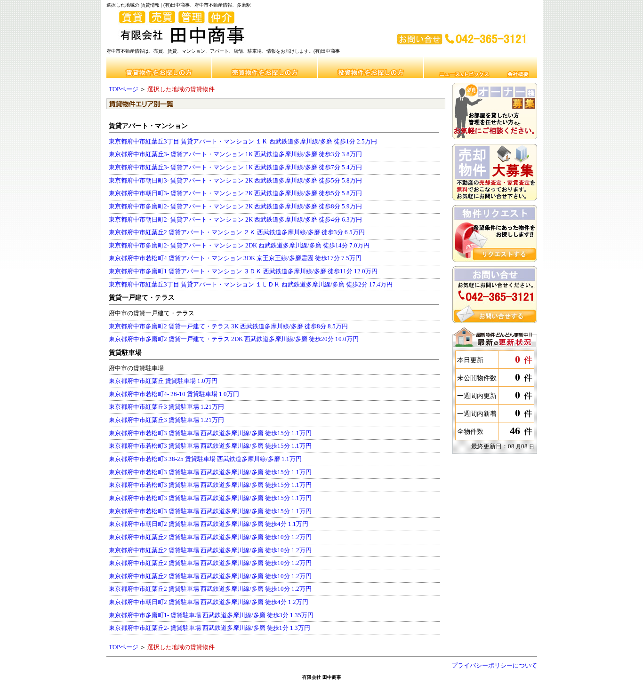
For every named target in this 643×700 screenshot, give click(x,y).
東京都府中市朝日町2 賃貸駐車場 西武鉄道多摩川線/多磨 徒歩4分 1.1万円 (208, 524)
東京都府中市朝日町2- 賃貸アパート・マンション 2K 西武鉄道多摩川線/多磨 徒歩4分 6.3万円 (235, 219)
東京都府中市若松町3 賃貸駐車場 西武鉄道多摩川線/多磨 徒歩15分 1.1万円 (210, 433)
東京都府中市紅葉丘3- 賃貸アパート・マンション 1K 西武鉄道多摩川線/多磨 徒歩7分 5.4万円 (235, 167)
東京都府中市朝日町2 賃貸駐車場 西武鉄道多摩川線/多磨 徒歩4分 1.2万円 (208, 602)
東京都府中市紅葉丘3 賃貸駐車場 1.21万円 (166, 407)
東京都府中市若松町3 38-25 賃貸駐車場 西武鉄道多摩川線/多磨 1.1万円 (205, 459)
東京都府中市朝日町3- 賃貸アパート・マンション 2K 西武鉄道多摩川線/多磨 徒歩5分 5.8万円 (235, 180)
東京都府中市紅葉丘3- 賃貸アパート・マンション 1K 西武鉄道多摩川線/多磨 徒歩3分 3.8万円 (235, 154)
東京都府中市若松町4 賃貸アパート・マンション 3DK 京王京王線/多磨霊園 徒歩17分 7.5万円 (235, 258)
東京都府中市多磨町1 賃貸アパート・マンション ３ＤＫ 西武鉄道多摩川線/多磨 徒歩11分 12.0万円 (243, 271)
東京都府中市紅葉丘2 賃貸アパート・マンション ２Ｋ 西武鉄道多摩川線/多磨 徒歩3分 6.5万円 (237, 232)
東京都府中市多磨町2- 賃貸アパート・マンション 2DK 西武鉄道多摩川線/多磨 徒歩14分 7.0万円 (239, 245)
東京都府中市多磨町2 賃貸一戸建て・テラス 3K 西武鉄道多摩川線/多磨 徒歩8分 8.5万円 (228, 326)
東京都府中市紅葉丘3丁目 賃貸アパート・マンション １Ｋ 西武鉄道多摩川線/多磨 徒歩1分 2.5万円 (243, 141)
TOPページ (123, 89)
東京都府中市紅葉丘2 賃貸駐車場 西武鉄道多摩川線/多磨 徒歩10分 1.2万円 (210, 537)
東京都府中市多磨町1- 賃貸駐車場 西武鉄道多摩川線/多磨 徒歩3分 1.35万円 (211, 615)
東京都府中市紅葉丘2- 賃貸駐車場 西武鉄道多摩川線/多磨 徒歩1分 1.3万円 (209, 628)
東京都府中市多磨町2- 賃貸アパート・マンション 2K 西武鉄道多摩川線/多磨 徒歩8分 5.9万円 (235, 206)
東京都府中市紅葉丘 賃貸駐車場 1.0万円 (163, 381)
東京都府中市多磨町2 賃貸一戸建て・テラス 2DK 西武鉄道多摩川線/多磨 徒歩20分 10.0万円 (234, 339)
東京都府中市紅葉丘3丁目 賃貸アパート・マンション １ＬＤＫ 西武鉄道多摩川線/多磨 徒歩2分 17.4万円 (251, 284)
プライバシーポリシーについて (494, 665)
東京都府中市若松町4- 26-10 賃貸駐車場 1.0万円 (174, 394)
